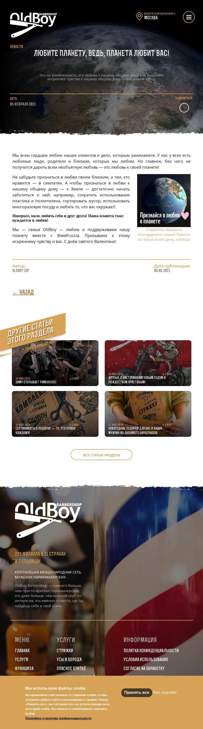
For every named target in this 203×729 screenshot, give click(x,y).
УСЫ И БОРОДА (69, 660)
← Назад (23, 293)
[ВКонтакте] (184, 107)
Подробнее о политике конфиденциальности (58, 718)
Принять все (136, 692)
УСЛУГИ (21, 660)
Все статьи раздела (101, 455)
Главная (22, 651)
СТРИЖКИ (65, 651)
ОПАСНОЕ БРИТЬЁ (71, 669)
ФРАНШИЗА (24, 669)
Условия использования (146, 660)
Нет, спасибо (165, 692)
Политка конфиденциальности (151, 651)
